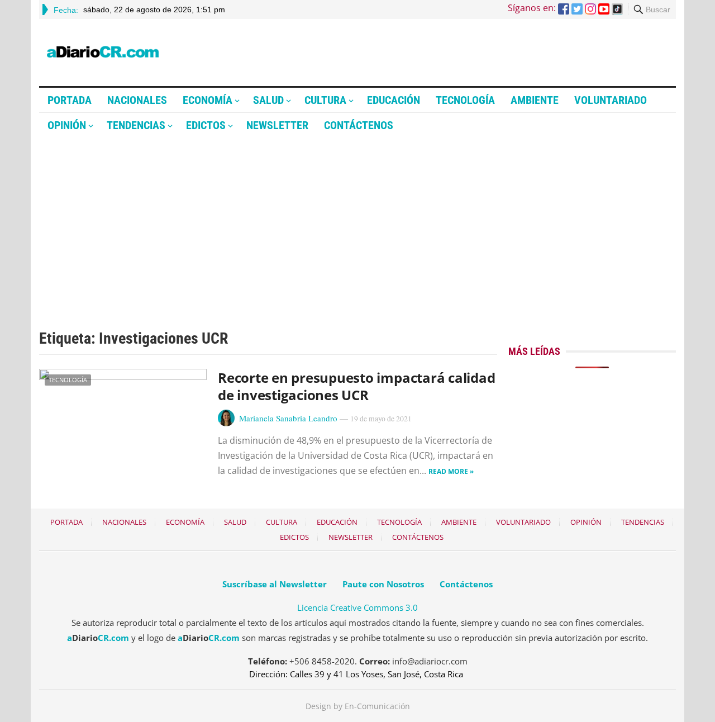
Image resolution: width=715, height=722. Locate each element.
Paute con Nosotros (383, 584)
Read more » (451, 471)
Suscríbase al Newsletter (274, 584)
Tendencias (136, 125)
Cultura (325, 100)
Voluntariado (610, 100)
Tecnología (465, 100)
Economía (207, 100)
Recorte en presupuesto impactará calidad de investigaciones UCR (356, 386)
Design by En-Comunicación (358, 706)
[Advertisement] (357, 222)
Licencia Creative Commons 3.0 (357, 607)
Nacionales (137, 100)
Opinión (66, 125)
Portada (69, 100)
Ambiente (535, 100)
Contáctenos (358, 125)
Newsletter (277, 125)
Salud (268, 100)
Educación (393, 100)
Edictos (206, 125)
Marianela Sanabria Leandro (288, 418)
